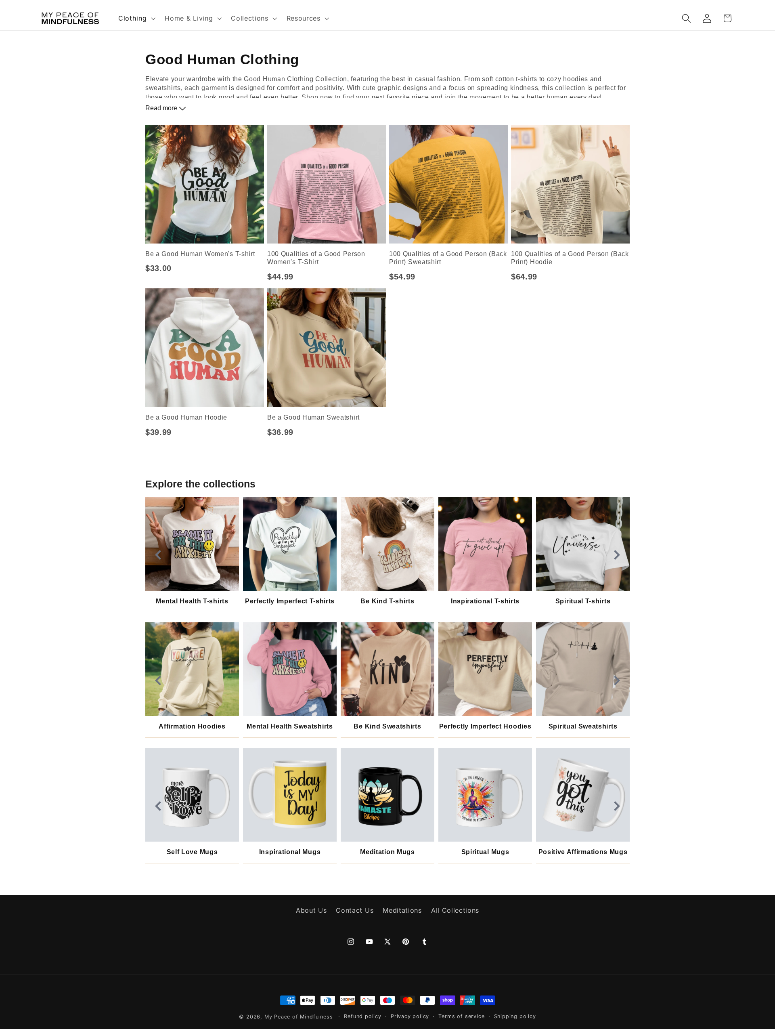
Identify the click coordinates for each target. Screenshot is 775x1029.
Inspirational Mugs (289, 851)
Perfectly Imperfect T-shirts (290, 601)
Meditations (402, 911)
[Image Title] (192, 544)
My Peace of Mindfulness (298, 1017)
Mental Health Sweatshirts (290, 726)
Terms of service (461, 1016)
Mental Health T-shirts (192, 601)
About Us (311, 911)
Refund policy (362, 1016)
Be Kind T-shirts (387, 601)
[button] (136, 18)
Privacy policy (410, 1016)
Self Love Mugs (192, 851)
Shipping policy (515, 1016)
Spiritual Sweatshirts (583, 726)
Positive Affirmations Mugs (583, 851)
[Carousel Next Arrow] (616, 554)
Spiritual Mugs (485, 851)
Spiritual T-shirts (582, 601)
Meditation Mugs (387, 851)
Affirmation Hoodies (192, 726)
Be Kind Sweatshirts (387, 726)
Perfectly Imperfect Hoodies (485, 726)
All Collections (455, 911)
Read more (162, 108)
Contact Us (354, 911)
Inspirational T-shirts (485, 601)
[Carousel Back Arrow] (158, 554)
